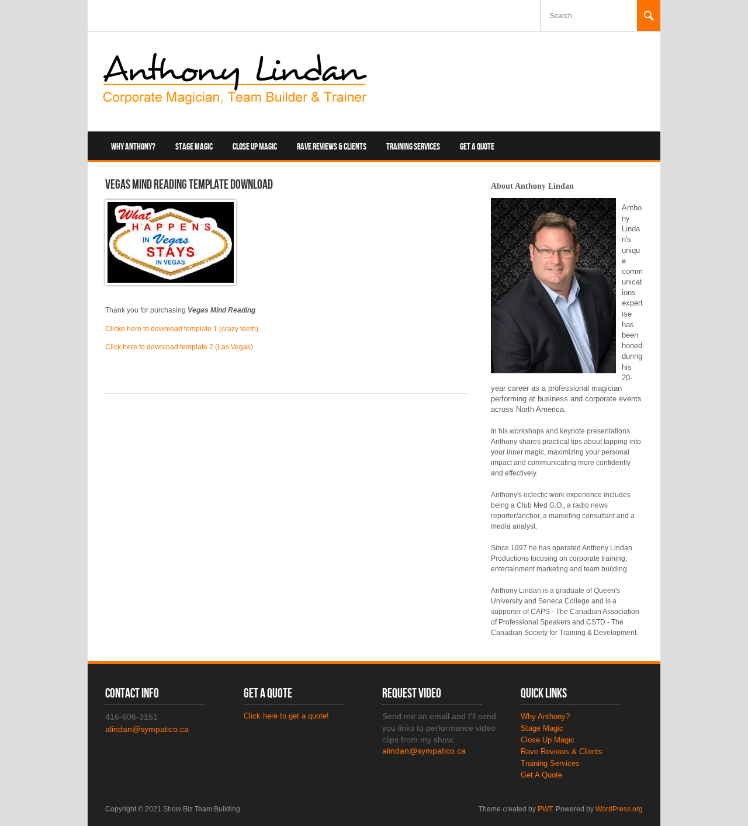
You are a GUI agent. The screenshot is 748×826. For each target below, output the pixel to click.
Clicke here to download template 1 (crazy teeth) (181, 329)
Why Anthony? (133, 146)
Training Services (413, 146)
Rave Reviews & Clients (331, 146)
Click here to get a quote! (286, 716)
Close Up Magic (255, 146)
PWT (545, 809)
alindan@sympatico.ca (424, 750)
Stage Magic (194, 146)
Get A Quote (477, 146)
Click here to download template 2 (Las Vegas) (179, 347)
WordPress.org (619, 809)
